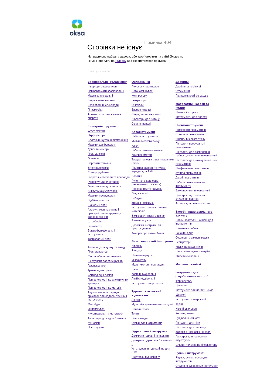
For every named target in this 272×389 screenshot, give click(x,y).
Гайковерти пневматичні (191, 129)
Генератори (139, 100)
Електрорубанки (98, 172)
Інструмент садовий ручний (105, 261)
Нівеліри (137, 245)
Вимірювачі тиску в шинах (148, 215)
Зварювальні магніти (101, 100)
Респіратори (183, 242)
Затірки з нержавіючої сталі (193, 331)
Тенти (135, 313)
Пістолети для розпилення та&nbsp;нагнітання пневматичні (196, 153)
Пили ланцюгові (98, 251)
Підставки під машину (146, 356)
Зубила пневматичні (188, 172)
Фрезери (93, 158)
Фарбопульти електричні (103, 181)
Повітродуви (96, 327)
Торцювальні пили (99, 238)
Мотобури (94, 304)
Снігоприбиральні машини (104, 256)
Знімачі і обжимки (143, 202)
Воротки (137, 176)
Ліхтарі (136, 299)
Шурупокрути (96, 130)
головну (120, 60)
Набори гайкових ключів (147, 150)
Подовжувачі (140, 193)
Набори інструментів (145, 136)
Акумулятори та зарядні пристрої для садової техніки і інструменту (107, 296)
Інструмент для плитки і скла (194, 290)
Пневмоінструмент (189, 125)
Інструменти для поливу (191, 116)
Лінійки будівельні (143, 278)
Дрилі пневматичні (187, 177)
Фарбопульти (184, 280)
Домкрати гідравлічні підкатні (150, 335)
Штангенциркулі (142, 255)
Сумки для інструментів (147, 322)
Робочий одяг (184, 233)
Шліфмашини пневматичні (192, 168)
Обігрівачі (138, 105)
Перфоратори (96, 135)
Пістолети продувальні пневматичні (190, 145)
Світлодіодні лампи (100, 275)
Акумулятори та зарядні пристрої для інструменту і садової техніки (105, 213)
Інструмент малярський (191, 299)
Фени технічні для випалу (104, 186)
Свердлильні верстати (146, 114)
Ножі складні (140, 318)
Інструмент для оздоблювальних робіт (193, 274)
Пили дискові (96, 153)
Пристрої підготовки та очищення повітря (190, 197)
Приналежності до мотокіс (105, 287)
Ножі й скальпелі (186, 308)
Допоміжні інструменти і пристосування (147, 226)
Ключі (135, 145)
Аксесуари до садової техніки (107, 318)
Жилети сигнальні (187, 256)
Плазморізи (95, 109)
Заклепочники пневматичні (193, 190)
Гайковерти (95, 226)
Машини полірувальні (102, 195)
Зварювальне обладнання (107, 81)
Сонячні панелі (141, 123)
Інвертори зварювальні (102, 86)
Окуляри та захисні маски (192, 237)
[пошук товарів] (182, 71)
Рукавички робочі (187, 228)
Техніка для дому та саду (106, 247)
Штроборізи (95, 221)
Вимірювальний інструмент (152, 241)
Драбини (182, 81)
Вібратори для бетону (146, 119)
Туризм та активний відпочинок (146, 293)
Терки (179, 304)
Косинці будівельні (144, 273)
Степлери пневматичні (190, 134)
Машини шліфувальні (102, 144)
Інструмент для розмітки (147, 283)
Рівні (135, 269)
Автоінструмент (143, 131)
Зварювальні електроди (103, 105)
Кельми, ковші (185, 313)
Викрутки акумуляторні (103, 190)
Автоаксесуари (141, 220)
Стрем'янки (183, 91)
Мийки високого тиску (146, 141)
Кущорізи (94, 322)
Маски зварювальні (100, 95)
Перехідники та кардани (147, 188)
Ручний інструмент (190, 353)
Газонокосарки (97, 265)
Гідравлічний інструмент (150, 331)
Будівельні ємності (188, 318)
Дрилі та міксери (98, 149)
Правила (181, 285)
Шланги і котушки (187, 112)
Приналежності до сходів (192, 95)
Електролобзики (98, 167)
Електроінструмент (102, 126)
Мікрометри (139, 259)
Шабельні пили (97, 204)
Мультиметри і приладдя (148, 264)
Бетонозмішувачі (142, 91)
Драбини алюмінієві (188, 86)
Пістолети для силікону (191, 327)
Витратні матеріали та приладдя (109, 177)
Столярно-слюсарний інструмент (197, 365)
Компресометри (142, 154)
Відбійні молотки (98, 200)
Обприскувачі (96, 308)
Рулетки (137, 250)
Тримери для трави (100, 270)
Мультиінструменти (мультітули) (152, 304)
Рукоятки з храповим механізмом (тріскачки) (146, 182)
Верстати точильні (100, 163)
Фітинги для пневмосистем (193, 203)
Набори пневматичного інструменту (190, 184)
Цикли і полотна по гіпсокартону (196, 344)
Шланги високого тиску (190, 138)
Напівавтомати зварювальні (106, 91)
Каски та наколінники (189, 246)
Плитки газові (140, 309)
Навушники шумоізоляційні (193, 251)
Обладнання (141, 81)
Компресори (139, 95)
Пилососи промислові (146, 86)
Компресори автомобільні (148, 233)
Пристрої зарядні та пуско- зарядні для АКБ (149, 169)
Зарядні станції (141, 109)
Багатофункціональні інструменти (101, 232)
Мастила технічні (188, 264)
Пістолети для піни (188, 322)
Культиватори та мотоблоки (105, 313)
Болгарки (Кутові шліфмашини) (108, 140)
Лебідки (137, 198)
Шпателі (181, 294)
